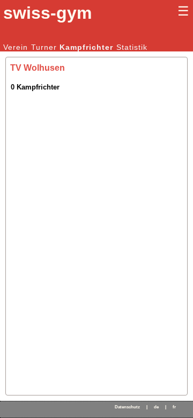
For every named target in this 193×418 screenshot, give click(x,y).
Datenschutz (127, 407)
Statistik (131, 47)
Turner (44, 47)
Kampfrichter (86, 47)
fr (174, 407)
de (156, 407)
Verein (15, 47)
